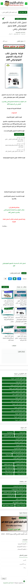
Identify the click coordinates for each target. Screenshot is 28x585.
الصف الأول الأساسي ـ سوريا (18, 378)
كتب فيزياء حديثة (21, 467)
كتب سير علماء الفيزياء (19, 448)
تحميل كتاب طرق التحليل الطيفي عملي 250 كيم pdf (21, 302)
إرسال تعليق (21, 351)
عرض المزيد (5, 287)
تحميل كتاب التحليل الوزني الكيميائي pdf (14, 151)
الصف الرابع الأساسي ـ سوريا (18, 410)
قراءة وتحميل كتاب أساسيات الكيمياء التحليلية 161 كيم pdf (8, 302)
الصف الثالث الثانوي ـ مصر (18, 394)
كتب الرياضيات (10, 496)
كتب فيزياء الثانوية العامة (19, 458)
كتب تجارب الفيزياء (20, 445)
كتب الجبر (23, 496)
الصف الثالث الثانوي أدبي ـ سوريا (17, 388)
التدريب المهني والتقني (20, 19)
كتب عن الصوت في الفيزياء (18, 451)
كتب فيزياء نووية (9, 470)
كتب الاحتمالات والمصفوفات (18, 489)
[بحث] (2, 3)
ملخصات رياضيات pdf (8, 505)
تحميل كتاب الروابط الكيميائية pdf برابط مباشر (9, 319)
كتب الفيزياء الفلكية (8, 435)
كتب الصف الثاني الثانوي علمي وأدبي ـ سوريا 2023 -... (9, 12)
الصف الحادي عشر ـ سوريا (18, 404)
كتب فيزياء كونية (21, 470)
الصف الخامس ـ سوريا (19, 407)
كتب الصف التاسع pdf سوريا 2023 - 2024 (14, 534)
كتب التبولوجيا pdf (21, 492)
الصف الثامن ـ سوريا (20, 397)
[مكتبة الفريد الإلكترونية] (14, 3)
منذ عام (24, 532)
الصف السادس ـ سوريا (19, 416)
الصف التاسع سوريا (20, 381)
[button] (19, 278)
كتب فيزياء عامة (9, 467)
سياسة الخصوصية (21, 546)
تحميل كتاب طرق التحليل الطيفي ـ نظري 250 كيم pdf (14, 140)
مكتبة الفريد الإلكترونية (8, 582)
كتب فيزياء (8, 454)
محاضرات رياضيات (20, 505)
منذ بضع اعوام (19, 137)
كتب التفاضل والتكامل (8, 492)
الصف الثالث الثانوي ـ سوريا (18, 391)
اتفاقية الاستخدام (22, 549)
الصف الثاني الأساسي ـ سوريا (18, 400)
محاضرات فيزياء (21, 473)
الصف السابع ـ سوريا (20, 413)
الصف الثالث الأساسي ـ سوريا (18, 384)
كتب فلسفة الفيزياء (20, 454)
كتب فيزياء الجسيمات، (19, 461)
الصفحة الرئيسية (22, 543)
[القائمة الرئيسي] (26, 3)
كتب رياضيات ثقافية (20, 499)
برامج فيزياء (10, 432)
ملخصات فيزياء (9, 473)
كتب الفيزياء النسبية (20, 438)
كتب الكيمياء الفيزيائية (20, 442)
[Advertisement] (14, 175)
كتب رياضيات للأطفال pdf (19, 502)
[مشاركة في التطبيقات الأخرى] (5, 278)
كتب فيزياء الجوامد (20, 464)
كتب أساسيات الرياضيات (19, 486)
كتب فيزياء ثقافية (8, 464)
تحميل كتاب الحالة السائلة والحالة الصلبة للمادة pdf (14, 146)
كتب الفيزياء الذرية (20, 435)
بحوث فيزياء (22, 432)
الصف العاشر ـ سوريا (20, 420)
